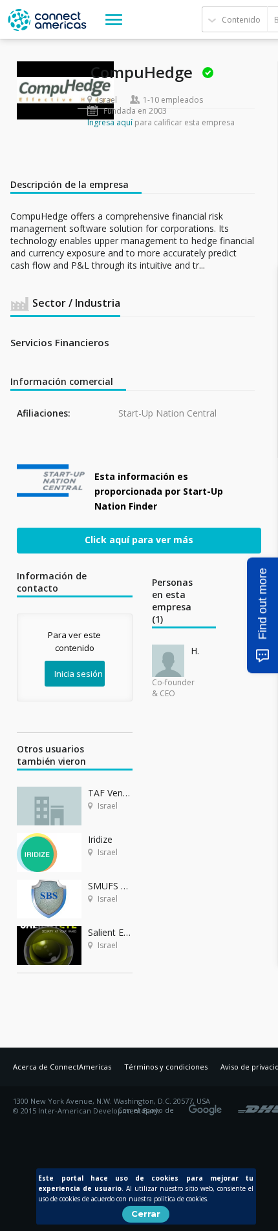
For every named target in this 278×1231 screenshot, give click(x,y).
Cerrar (145, 1213)
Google (207, 1105)
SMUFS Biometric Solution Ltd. (110, 886)
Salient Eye (110, 932)
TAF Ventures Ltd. (110, 793)
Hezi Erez (195, 651)
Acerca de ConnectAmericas (62, 1066)
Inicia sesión (78, 673)
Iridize (100, 839)
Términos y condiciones (166, 1066)
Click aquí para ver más (139, 539)
